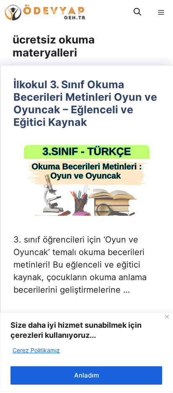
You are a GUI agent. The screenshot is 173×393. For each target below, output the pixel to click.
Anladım (86, 375)
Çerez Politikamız (36, 350)
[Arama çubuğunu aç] (137, 12)
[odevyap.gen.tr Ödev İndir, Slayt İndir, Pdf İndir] (45, 12)
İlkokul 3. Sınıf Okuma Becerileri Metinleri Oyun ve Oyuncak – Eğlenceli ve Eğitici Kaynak (85, 103)
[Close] (167, 317)
